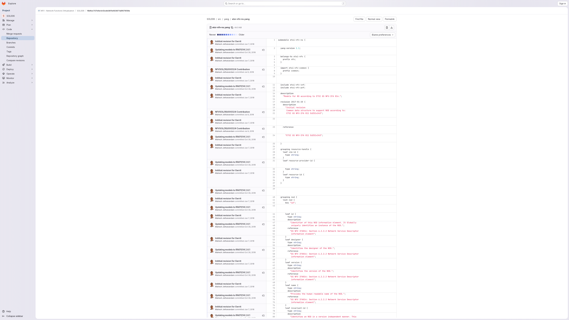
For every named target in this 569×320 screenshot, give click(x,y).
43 (274, 205)
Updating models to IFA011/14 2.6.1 (232, 49)
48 (274, 225)
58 (274, 254)
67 (274, 279)
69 (274, 285)
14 (274, 93)
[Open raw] (386, 27)
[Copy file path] (232, 27)
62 (274, 265)
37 (274, 183)
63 (274, 268)
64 (274, 271)
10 (274, 76)
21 (274, 113)
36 (274, 180)
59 (274, 256)
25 (274, 143)
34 (274, 174)
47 (274, 222)
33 (274, 172)
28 (274, 152)
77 (274, 308)
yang (226, 19)
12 (274, 87)
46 (274, 219)
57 (274, 251)
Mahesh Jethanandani (224, 44)
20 (274, 110)
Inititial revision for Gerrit (228, 41)
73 (274, 296)
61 (274, 262)
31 (274, 160)
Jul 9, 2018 (249, 72)
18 (274, 104)
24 (274, 135)
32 (274, 169)
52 (274, 237)
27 (274, 149)
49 (274, 228)
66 (274, 276)
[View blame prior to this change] (263, 50)
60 (274, 259)
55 (274, 245)
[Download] (391, 27)
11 (274, 85)
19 (274, 107)
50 (274, 231)
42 (274, 202)
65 (274, 274)
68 (274, 282)
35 (274, 177)
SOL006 (211, 19)
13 (274, 90)
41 (274, 200)
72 (274, 294)
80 (274, 316)
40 (274, 197)
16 (274, 99)
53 (274, 239)
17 (274, 102)
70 (274, 288)
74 (274, 299)
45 (274, 217)
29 (274, 155)
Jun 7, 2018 (249, 44)
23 (274, 127)
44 (274, 214)
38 (274, 186)
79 (274, 314)
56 (274, 248)
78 (274, 311)
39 (274, 189)
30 (274, 157)
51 (274, 234)
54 (274, 242)
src (219, 19)
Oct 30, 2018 (250, 52)
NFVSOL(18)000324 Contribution (232, 69)
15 (274, 96)
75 (274, 302)
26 (274, 146)
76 (274, 305)
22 (274, 118)
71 (274, 291)
